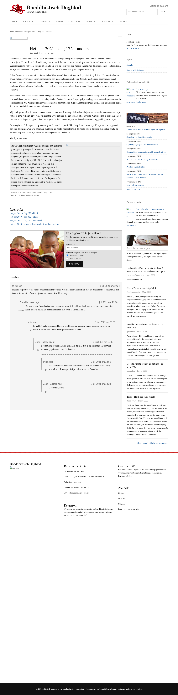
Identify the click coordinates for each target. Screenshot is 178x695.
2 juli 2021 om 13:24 (101, 384)
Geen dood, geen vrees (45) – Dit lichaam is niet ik (84, 476)
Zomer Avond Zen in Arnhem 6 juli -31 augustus (146, 129)
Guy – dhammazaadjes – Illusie (76, 492)
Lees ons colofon (124, 476)
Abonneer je (142, 89)
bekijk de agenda (133, 189)
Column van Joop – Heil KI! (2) (76, 487)
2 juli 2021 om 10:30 (103, 342)
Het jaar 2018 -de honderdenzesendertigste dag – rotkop (34, 223)
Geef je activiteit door (135, 70)
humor (36, 195)
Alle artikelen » (133, 48)
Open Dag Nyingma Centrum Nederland (142, 144)
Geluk (29, 192)
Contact (121, 493)
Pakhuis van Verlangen (138, 248)
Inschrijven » (141, 102)
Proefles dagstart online (136, 166)
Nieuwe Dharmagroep (135, 185)
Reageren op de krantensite (128, 509)
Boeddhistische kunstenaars (150, 209)
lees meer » (131, 225)
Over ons (121, 498)
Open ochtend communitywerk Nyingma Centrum (146, 152)
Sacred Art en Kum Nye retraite (139, 137)
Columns (19, 32)
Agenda (130, 65)
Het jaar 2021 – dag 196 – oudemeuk (26, 220)
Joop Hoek (47, 192)
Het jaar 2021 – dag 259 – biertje (24, 213)
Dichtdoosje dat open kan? (74, 471)
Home (12, 32)
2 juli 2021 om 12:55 (101, 362)
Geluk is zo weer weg (72, 482)
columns (29, 195)
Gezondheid (37, 192)
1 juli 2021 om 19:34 (110, 286)
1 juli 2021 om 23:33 (105, 322)
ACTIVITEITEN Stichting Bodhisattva (142, 159)
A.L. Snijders (20, 195)
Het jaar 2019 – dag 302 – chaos (24, 216)
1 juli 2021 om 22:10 (107, 302)
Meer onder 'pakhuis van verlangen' (152, 442)
